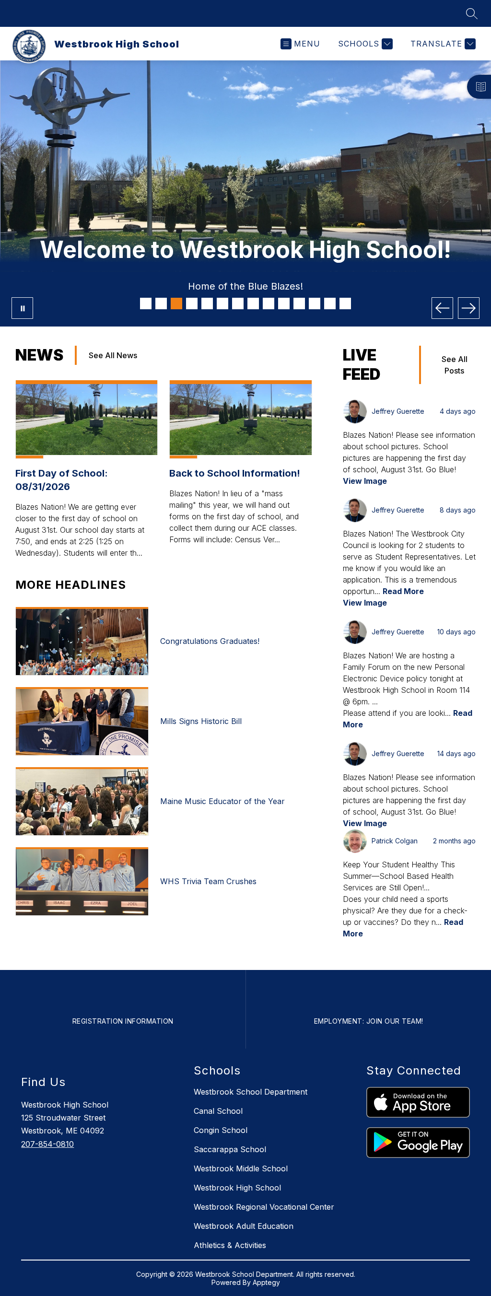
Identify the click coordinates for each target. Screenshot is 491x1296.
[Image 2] (161, 303)
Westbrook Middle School (241, 1168)
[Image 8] (253, 303)
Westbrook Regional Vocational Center (264, 1207)
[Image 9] (268, 303)
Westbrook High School (237, 1187)
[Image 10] (284, 303)
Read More (403, 591)
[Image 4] (192, 303)
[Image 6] (222, 303)
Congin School (220, 1130)
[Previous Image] (442, 308)
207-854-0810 (47, 1144)
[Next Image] (468, 308)
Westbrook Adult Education (243, 1226)
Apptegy (266, 1282)
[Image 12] (314, 303)
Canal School (218, 1111)
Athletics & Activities (230, 1245)
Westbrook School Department (250, 1092)
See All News (113, 355)
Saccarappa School (230, 1149)
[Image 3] (176, 303)
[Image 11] (299, 303)
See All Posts (455, 364)
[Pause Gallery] (22, 308)
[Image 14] (345, 303)
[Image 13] (330, 303)
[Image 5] (207, 303)
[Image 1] (146, 303)
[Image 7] (238, 303)
